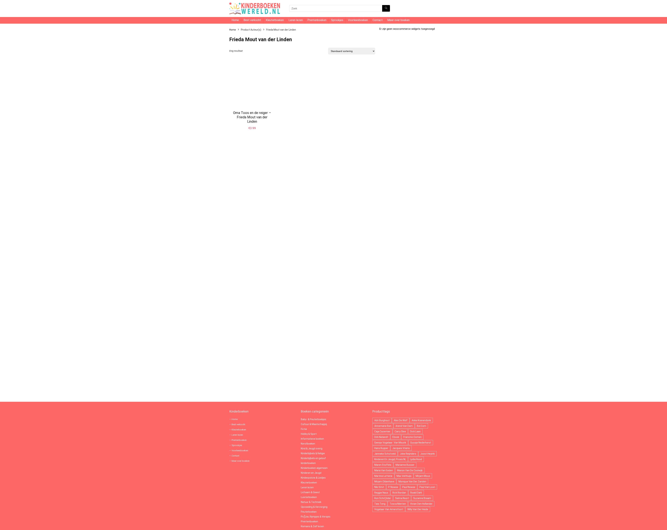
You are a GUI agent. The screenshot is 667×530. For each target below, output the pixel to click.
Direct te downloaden (252, 131)
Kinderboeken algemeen (314, 468)
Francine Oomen (412, 437)
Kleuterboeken (275, 20)
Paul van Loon (427, 487)
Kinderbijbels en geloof (313, 458)
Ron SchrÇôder (382, 498)
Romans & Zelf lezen (312, 526)
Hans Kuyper (381, 448)
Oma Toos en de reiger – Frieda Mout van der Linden (252, 117)
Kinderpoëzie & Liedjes (313, 477)
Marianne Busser (405, 464)
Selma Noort (402, 498)
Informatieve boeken (312, 438)
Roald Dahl (416, 492)
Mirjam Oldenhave (384, 481)
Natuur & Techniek (311, 502)
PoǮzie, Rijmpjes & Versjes (315, 516)
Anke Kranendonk (421, 420)
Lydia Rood (416, 459)
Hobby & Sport (309, 434)
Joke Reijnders (408, 453)
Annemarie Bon (382, 426)
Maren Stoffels (382, 464)
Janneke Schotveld (385, 453)
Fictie (304, 429)
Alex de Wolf (400, 420)
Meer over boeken (398, 20)
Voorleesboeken (358, 20)
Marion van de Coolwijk (410, 470)
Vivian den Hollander (421, 503)
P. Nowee (393, 487)
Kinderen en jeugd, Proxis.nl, (390, 459)
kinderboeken (308, 463)
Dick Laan (415, 431)
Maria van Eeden (383, 470)
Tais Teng (379, 503)
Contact (378, 20)
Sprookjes (337, 20)
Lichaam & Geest (310, 492)
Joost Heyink (427, 453)
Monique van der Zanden (412, 481)
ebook (395, 437)
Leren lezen (296, 20)
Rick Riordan (399, 492)
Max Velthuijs (404, 476)
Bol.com (421, 426)
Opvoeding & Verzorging (314, 506)
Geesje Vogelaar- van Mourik (390, 442)
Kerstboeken (308, 443)
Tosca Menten (398, 503)
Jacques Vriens (401, 448)
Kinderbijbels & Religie (313, 453)
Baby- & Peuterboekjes (313, 419)
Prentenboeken (316, 20)
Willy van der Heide (417, 509)
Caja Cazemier (382, 431)
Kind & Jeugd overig (311, 448)
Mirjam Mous (423, 476)
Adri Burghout (382, 420)
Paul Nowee (408, 487)
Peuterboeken (309, 511)
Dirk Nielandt (381, 437)
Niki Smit (379, 487)
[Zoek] (386, 8)
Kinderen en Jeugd (311, 472)
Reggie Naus (381, 492)
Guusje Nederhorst (420, 442)
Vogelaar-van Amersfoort (388, 509)
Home (235, 20)
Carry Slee (400, 431)
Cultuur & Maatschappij (314, 424)
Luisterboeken (309, 497)
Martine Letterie (383, 476)
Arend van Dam (404, 426)
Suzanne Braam (422, 498)
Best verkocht (252, 20)
